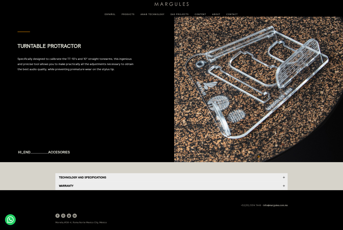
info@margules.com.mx (275, 205)
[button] (10, 219)
